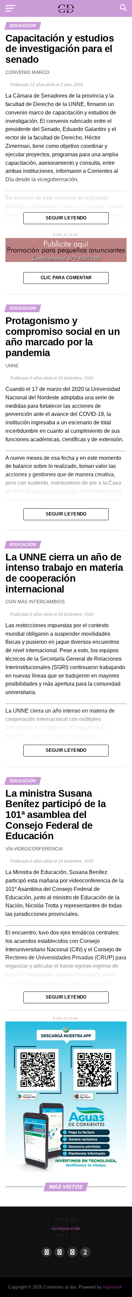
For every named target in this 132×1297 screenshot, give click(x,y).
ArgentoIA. (113, 1287)
